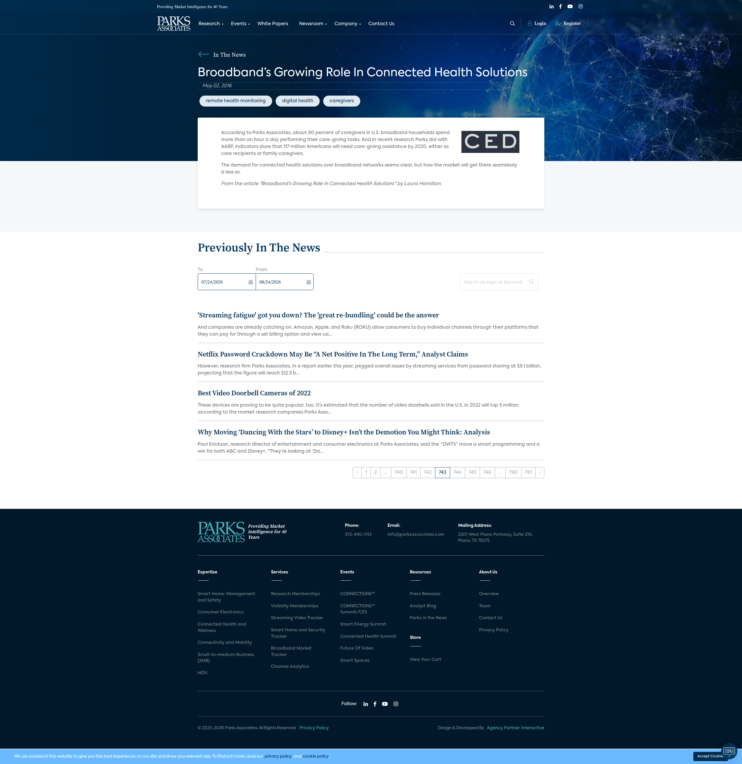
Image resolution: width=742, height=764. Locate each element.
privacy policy (278, 756)
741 (413, 472)
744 (457, 472)
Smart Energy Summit (363, 624)
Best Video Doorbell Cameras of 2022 (254, 393)
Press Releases (425, 594)
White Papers (272, 24)
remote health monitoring (236, 101)
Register (572, 23)
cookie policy (316, 756)
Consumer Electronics (221, 612)
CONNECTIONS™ (357, 594)
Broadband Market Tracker (291, 651)
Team (485, 606)
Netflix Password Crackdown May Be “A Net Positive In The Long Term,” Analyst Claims (333, 354)
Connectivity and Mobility (225, 643)
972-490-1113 (358, 535)
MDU (203, 673)
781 (528, 472)
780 (513, 472)
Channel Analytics (290, 667)
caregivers (342, 101)
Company (345, 24)
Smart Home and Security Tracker (298, 633)
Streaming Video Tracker (297, 618)
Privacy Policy (493, 630)
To (200, 270)
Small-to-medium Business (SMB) (226, 658)
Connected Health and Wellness (222, 627)
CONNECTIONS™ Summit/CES (357, 609)
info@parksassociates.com (416, 535)
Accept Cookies (710, 756)
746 (487, 472)
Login (539, 23)
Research (209, 24)
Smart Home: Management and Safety (226, 597)
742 (428, 472)
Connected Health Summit (368, 637)
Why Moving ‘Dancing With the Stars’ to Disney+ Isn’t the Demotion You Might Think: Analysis (344, 432)
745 (472, 472)
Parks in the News (428, 618)
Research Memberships (295, 594)
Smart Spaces (355, 661)
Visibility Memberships (294, 606)
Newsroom (311, 24)
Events (238, 24)
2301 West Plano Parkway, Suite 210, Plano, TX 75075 (495, 538)
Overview (489, 594)
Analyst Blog (423, 606)
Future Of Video (357, 648)
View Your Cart (425, 660)
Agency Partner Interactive (515, 728)
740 (399, 472)
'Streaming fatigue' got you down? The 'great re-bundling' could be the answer (318, 315)
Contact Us (381, 24)
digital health (297, 101)
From (262, 270)
